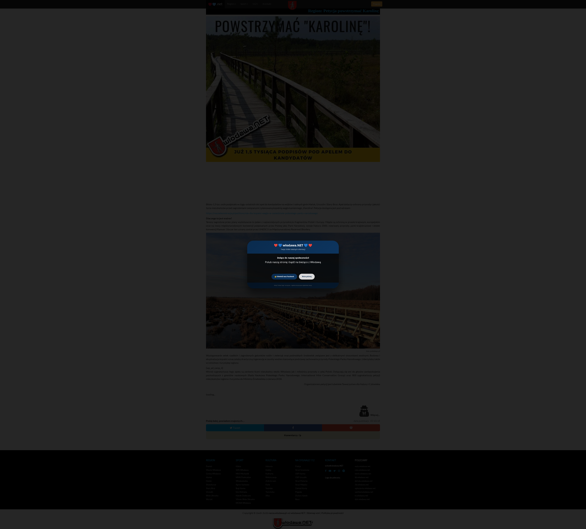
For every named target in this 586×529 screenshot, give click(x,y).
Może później (307, 277)
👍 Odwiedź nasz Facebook (284, 277)
